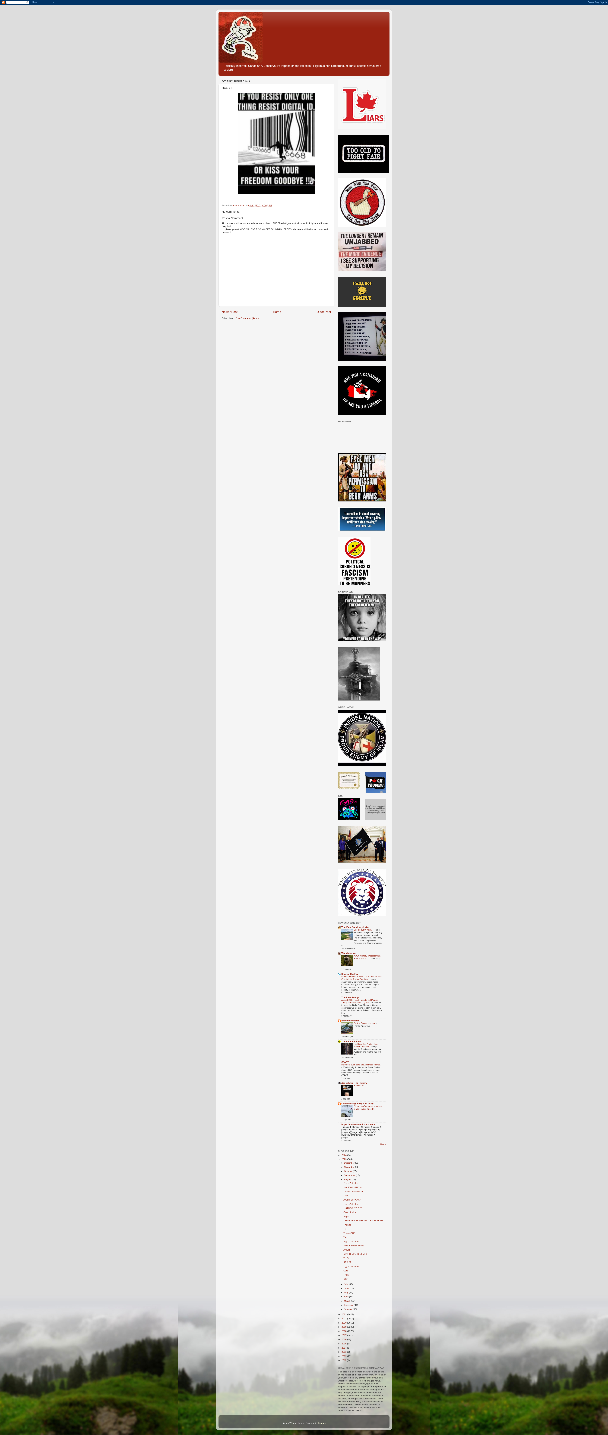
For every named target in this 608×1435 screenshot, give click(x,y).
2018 (344, 1331)
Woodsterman (348, 953)
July (346, 1284)
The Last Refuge (350, 997)
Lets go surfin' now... (363, 930)
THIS (345, 1258)
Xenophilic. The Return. (354, 1083)
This (345, 1195)
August (348, 1179)
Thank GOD (349, 1233)
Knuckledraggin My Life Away (357, 1103)
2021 (344, 1319)
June (347, 1288)
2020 (344, 1323)
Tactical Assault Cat (353, 1191)
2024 (344, 1155)
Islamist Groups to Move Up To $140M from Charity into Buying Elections (361, 977)
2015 (344, 1344)
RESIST (347, 1262)
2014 (344, 1348)
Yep (345, 1237)
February (349, 1305)
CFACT (345, 1062)
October (348, 1171)
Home (277, 312)
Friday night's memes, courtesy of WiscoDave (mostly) (368, 1107)
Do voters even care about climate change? (361, 1065)
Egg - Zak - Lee (351, 1183)
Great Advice (349, 1212)
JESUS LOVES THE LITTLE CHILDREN (363, 1221)
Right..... (347, 1216)
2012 (344, 1356)
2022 (344, 1314)
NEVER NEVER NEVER (355, 1254)
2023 (344, 1159)
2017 (344, 1335)
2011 (344, 1360)
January (348, 1309)
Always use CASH (352, 1200)
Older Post (324, 312)
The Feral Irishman (351, 1041)
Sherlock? (358, 1085)
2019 (344, 1327)
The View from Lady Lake (355, 927)
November (349, 1167)
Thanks (347, 1225)
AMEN (346, 1250)
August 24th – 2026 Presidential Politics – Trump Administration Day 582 (360, 1001)
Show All (383, 1144)
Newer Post (230, 312)
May (346, 1292)
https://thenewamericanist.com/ (358, 1124)
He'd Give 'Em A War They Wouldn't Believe (366, 1045)
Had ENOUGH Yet (352, 1187)
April (346, 1297)
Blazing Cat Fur (349, 974)
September (350, 1175)
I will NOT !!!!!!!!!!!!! (352, 1208)
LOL (345, 1229)
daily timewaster (350, 1021)
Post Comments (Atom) (247, 318)
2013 (344, 1352)
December (349, 1163)
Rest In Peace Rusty (353, 1246)
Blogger (322, 1423)
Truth (346, 1275)
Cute (345, 1271)
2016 (344, 1339)
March (347, 1301)
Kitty (345, 1279)
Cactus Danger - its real (365, 1023)
